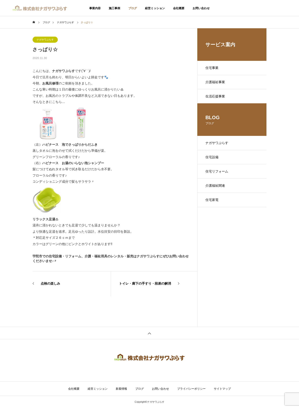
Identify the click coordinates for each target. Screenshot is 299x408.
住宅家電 (211, 200)
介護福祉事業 (215, 82)
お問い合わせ (201, 8)
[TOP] (149, 333)
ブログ (132, 8)
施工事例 (114, 8)
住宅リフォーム (216, 171)
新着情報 (121, 388)
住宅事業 (211, 68)
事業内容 (95, 8)
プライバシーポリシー (191, 388)
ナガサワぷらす (45, 39)
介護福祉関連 (215, 185)
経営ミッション (155, 8)
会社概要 (178, 8)
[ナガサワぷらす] (40, 8)
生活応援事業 (215, 96)
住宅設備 (211, 157)
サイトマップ (222, 388)
